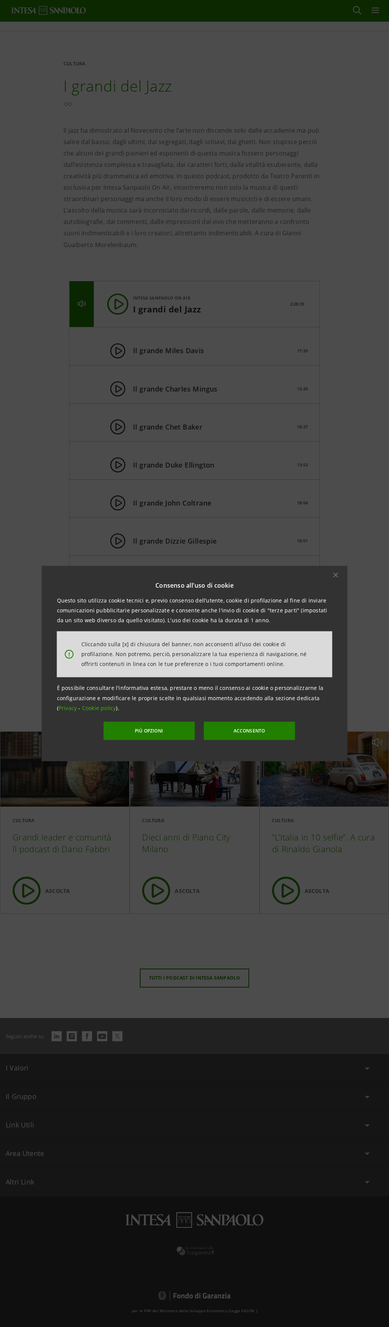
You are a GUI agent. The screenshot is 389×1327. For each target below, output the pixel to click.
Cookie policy (99, 708)
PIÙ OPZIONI (149, 731)
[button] (336, 575)
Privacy (69, 708)
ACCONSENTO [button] (249, 731)
